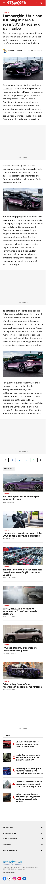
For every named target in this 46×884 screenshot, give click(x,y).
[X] (9, 878)
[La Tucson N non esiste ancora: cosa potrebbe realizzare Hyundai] (7, 744)
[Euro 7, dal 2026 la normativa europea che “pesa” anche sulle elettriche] (23, 595)
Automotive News (10, 839)
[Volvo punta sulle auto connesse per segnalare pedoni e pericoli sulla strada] (7, 797)
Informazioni (8, 827)
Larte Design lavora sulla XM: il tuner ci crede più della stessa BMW (28, 757)
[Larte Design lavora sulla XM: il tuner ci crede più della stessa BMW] (7, 757)
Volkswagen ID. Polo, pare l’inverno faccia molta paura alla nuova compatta (29, 771)
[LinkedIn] (24, 878)
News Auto (7, 12)
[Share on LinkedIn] (19, 460)
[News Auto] (41, 844)
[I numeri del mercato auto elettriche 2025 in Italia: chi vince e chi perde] (23, 519)
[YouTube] (19, 878)
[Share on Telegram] (26, 460)
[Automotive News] (41, 838)
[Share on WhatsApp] (33, 460)
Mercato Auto (9, 468)
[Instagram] (14, 878)
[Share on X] (6, 460)
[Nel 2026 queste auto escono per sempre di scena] (23, 483)
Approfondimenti (10, 850)
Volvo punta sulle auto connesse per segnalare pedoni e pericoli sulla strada (28, 798)
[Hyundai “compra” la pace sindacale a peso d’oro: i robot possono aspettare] (7, 784)
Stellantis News (9, 833)
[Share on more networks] (40, 460)
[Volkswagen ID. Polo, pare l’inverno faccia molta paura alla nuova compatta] (7, 771)
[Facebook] (4, 878)
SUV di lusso (27, 98)
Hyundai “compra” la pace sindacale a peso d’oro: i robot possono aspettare (29, 784)
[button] (4, 3)
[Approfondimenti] (41, 850)
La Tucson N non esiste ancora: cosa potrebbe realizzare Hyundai (27, 744)
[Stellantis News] (41, 833)
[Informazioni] (41, 827)
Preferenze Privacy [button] (9, 872)
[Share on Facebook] (13, 460)
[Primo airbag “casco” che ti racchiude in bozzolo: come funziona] (23, 670)
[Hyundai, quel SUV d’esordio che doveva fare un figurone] (23, 634)
